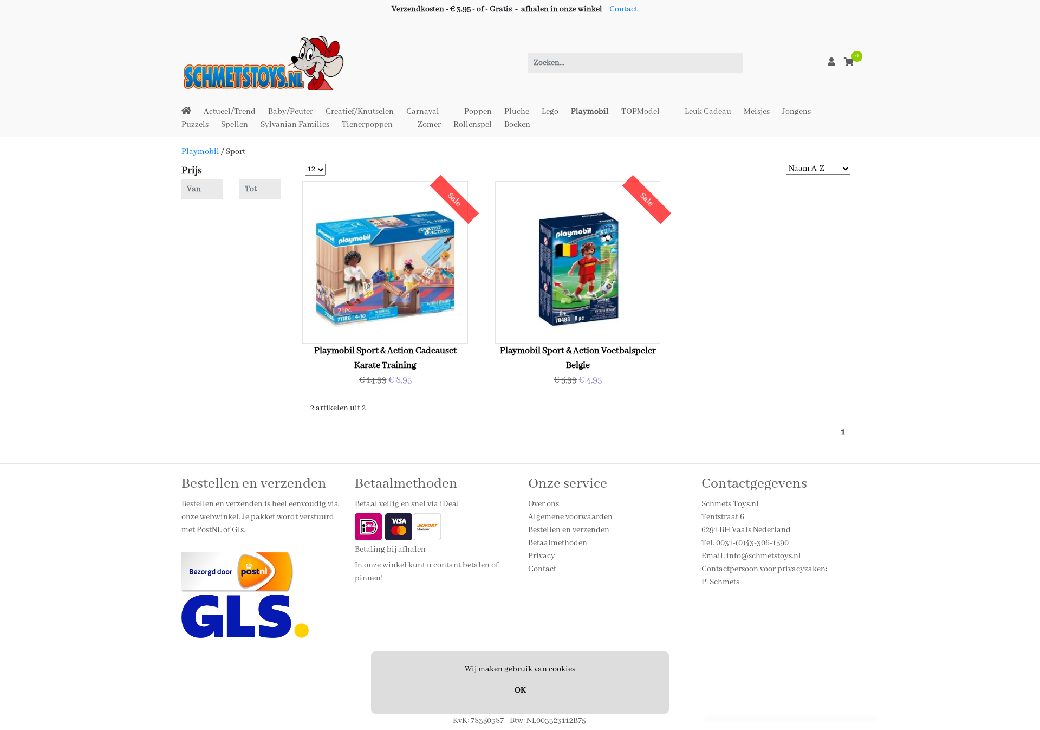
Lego (550, 112)
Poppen (478, 112)
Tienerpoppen (367, 125)
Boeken (517, 125)
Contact (623, 9)
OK (520, 690)
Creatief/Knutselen (360, 112)
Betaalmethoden (557, 543)
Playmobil (590, 112)
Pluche (516, 112)
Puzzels (195, 125)
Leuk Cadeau (708, 112)
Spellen (234, 125)
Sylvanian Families (295, 125)
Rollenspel (472, 125)
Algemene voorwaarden (570, 517)
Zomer (429, 125)
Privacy (541, 556)
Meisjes (757, 112)
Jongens (796, 112)
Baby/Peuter (290, 112)
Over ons (543, 504)
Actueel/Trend (230, 112)
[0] (849, 63)
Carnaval (422, 112)
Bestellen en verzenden (568, 530)
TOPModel (640, 112)
